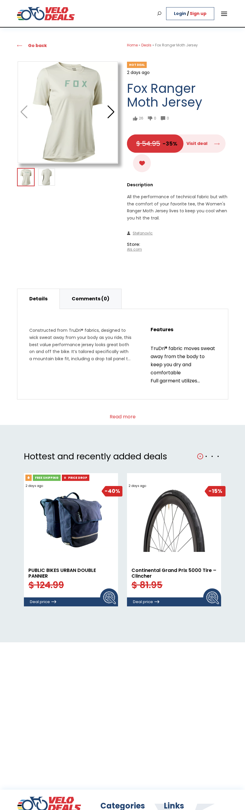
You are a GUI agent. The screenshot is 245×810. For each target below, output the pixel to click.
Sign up (198, 13)
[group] (67, 112)
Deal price (40, 602)
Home (132, 45)
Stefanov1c (143, 233)
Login (180, 13)
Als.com (134, 249)
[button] (111, 112)
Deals (146, 45)
